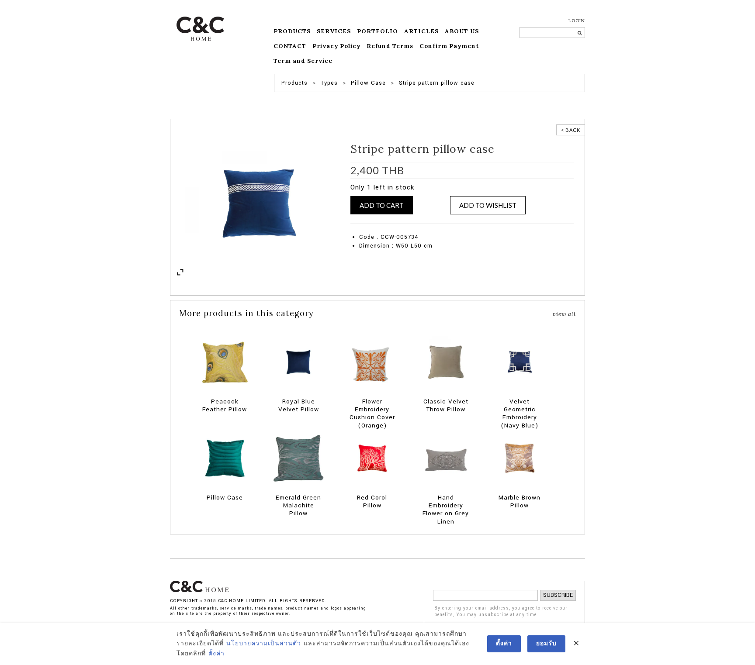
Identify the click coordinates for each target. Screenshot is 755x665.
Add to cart (382, 205)
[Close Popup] (576, 643)
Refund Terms (390, 46)
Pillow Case (481, 219)
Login (576, 21)
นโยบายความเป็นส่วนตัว (263, 644)
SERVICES (334, 31)
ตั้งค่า (216, 654)
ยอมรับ (546, 644)
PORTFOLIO (377, 31)
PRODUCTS (292, 31)
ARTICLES (421, 31)
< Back (570, 130)
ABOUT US (462, 31)
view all (564, 313)
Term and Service (303, 61)
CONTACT (290, 46)
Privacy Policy (336, 46)
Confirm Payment (449, 46)
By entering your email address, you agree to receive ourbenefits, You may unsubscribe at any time (501, 611)
